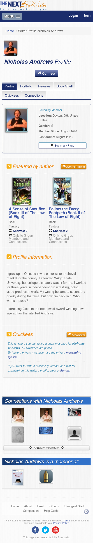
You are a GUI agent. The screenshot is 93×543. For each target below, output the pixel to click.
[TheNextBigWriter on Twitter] (46, 529)
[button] (46, 73)
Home (9, 31)
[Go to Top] (86, 511)
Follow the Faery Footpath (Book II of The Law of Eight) (67, 212)
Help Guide (51, 510)
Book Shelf (65, 86)
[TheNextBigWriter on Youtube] (56, 529)
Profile (9, 86)
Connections (34, 95)
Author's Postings (75, 166)
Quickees (12, 95)
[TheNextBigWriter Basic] (46, 476)
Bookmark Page (64, 145)
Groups (54, 506)
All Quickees (78, 334)
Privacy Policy (61, 523)
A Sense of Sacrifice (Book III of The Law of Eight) (27, 212)
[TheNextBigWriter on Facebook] (36, 529)
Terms (66, 520)
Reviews (44, 86)
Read (40, 506)
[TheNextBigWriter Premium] (17, 477)
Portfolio (26, 86)
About (28, 506)
